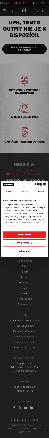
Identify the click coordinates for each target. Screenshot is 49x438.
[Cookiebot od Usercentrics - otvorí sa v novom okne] (35, 184)
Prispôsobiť (23, 243)
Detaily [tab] (24, 191)
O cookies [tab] (40, 191)
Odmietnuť (24, 251)
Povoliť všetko (24, 235)
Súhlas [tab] (9, 191)
